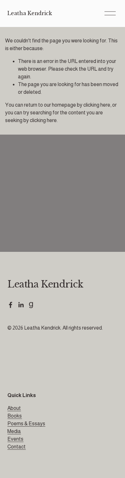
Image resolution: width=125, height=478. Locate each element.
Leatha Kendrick (29, 13)
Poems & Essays (26, 423)
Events (15, 439)
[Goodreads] (31, 305)
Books (14, 416)
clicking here (96, 105)
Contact (16, 446)
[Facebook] (10, 305)
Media (14, 431)
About (14, 408)
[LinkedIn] (21, 305)
